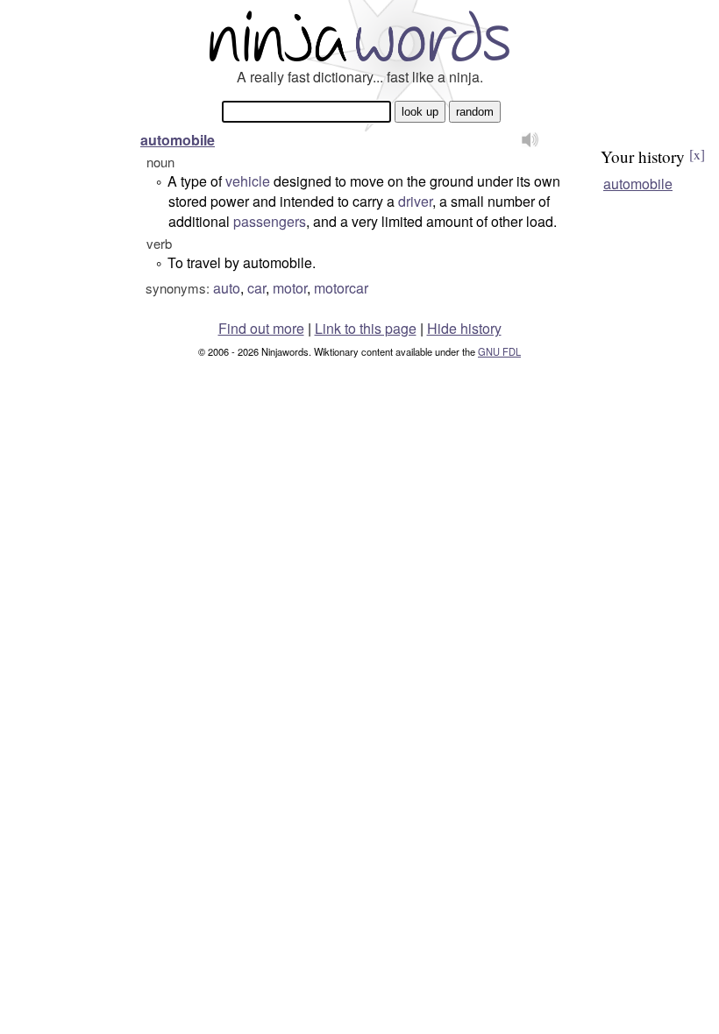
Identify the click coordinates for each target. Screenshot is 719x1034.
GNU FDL (499, 351)
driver (415, 201)
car (256, 288)
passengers (269, 221)
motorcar (341, 288)
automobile (177, 140)
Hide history (464, 328)
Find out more (261, 328)
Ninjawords (359, 35)
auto (226, 288)
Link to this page (365, 328)
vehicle (247, 181)
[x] (697, 154)
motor (290, 288)
